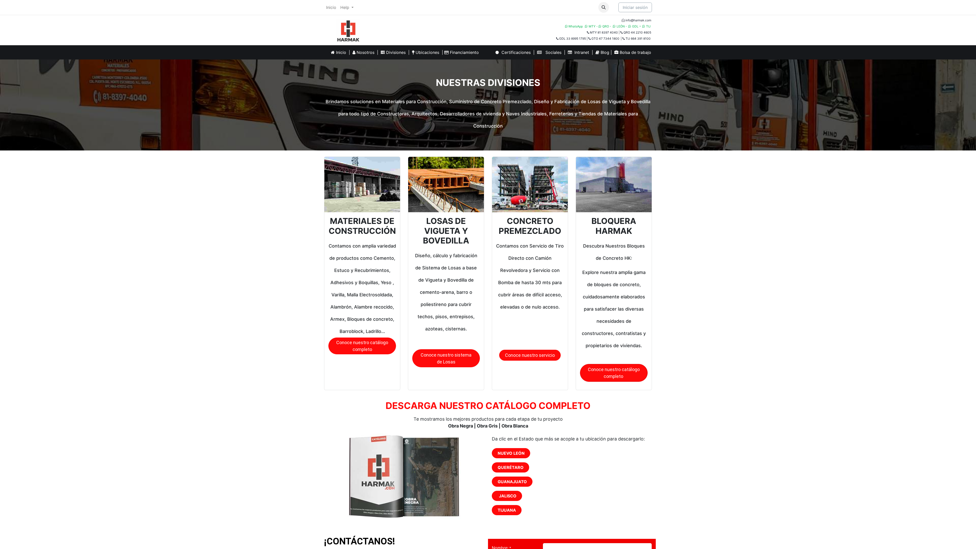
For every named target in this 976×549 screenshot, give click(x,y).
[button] (603, 7)
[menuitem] (331, 7)
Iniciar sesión (635, 7)
